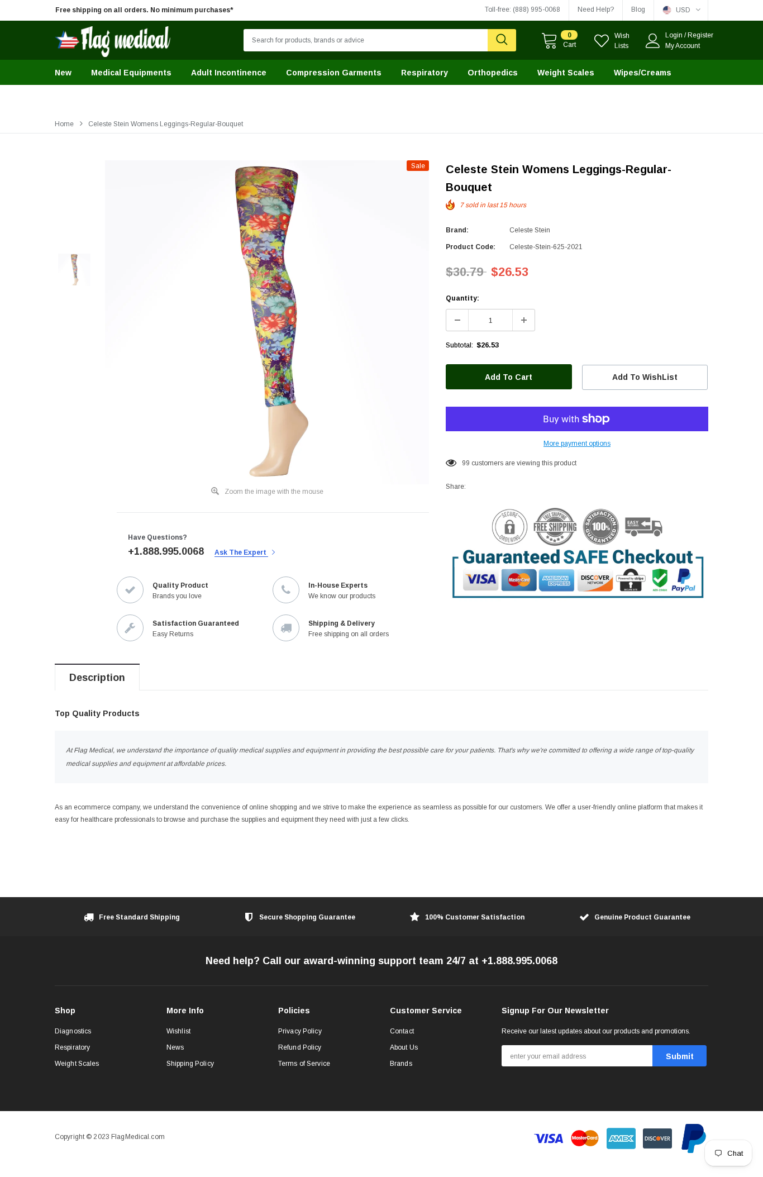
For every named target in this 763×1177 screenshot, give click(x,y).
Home (64, 124)
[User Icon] (653, 41)
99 (466, 463)
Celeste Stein (529, 230)
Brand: (457, 230)
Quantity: (462, 298)
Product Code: (470, 247)
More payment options (577, 443)
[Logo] (113, 39)
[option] (158, 10)
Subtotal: (459, 345)
